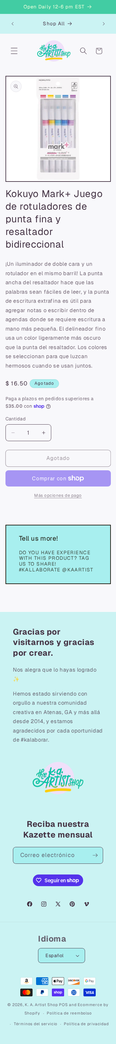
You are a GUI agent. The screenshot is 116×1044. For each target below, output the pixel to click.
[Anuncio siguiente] (104, 24)
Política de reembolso (69, 1013)
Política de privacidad (86, 1023)
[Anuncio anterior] (12, 24)
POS (63, 1004)
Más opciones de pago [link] (58, 495)
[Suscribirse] (95, 855)
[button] (14, 51)
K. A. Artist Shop (41, 1004)
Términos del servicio (35, 1023)
